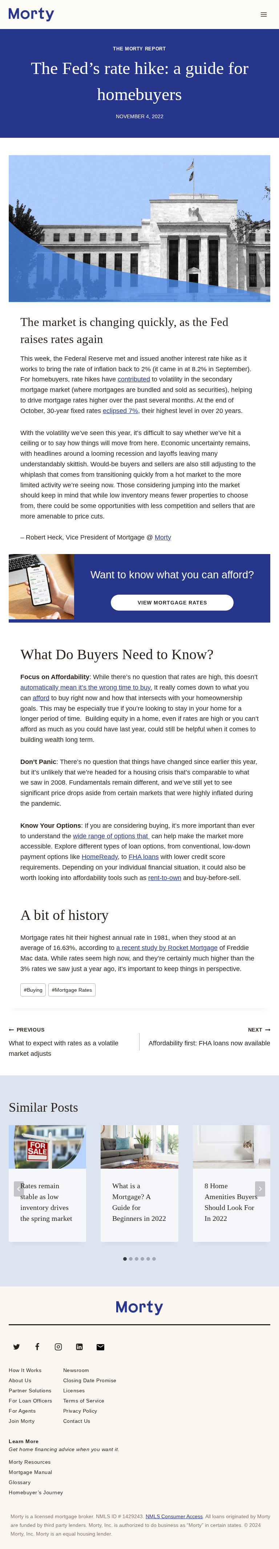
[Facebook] (37, 1347)
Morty (163, 537)
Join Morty (22, 1421)
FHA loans (144, 856)
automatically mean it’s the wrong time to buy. (86, 687)
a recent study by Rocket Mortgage (167, 947)
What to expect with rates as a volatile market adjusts (63, 1042)
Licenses (74, 1390)
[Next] (260, 1189)
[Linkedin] (79, 1347)
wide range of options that (111, 836)
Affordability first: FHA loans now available (209, 1037)
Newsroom (76, 1370)
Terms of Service (84, 1401)
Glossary (20, 1482)
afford (41, 698)
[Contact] (100, 1347)
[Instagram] (58, 1347)
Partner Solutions (30, 1390)
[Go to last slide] (19, 1189)
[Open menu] (263, 14)
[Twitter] (16, 1347)
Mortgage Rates (72, 990)
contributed (134, 379)
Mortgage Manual (30, 1472)
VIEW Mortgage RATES (172, 603)
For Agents (22, 1411)
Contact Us (76, 1421)
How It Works (25, 1370)
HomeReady (100, 856)
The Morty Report (139, 48)
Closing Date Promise (90, 1380)
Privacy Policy (80, 1411)
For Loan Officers (30, 1401)
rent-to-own (164, 877)
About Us (20, 1380)
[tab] (125, 1259)
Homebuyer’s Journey (36, 1492)
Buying (33, 990)
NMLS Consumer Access (174, 1516)
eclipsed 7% (120, 410)
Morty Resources (30, 1462)
